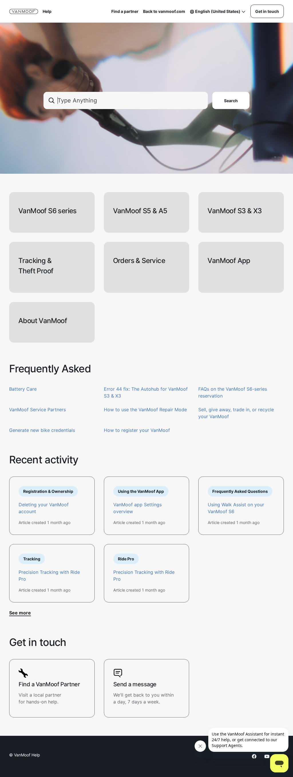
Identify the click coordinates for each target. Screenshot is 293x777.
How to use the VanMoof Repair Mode (145, 409)
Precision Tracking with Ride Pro (49, 575)
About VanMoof (42, 321)
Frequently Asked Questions (240, 491)
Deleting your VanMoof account (44, 508)
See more (20, 613)
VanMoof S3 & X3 (234, 211)
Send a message (135, 684)
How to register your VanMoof (137, 430)
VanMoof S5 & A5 (140, 211)
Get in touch (267, 11)
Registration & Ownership (48, 491)
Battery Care (23, 389)
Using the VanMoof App (141, 491)
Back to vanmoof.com (164, 11)
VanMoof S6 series (47, 211)
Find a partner (124, 11)
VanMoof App (228, 260)
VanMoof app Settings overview (137, 508)
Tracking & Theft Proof (35, 265)
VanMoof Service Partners (37, 409)
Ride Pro (126, 558)
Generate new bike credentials (42, 430)
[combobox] (125, 100)
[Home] (23, 11)
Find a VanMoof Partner (49, 684)
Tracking (31, 558)
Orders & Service (139, 260)
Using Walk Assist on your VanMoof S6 (236, 508)
